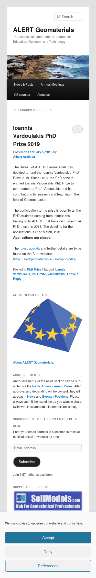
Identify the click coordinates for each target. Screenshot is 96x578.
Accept (48, 537)
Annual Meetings (52, 84)
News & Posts (23, 84)
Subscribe (27, 462)
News (31, 396)
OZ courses (22, 94)
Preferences (48, 566)
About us (43, 94)
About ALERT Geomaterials (33, 362)
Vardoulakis (56, 274)
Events (47, 396)
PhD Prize (34, 269)
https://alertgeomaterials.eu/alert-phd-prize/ (45, 258)
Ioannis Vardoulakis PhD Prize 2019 (34, 136)
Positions (61, 396)
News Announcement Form (52, 386)
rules (23, 248)
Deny (48, 552)
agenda (34, 248)
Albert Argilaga (24, 156)
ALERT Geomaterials (43, 29)
